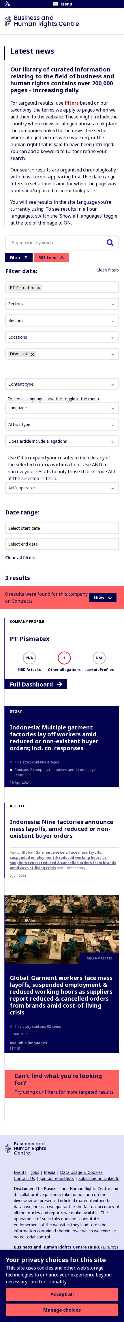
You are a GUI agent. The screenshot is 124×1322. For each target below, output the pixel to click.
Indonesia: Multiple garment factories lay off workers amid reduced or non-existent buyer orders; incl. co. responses (54, 737)
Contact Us (24, 1178)
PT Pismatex (30, 638)
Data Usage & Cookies (81, 1172)
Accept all (62, 1294)
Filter (15, 257)
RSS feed (47, 257)
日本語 (15, 1048)
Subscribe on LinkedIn (98, 1178)
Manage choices (62, 1310)
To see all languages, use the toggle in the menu (53, 398)
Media (49, 1172)
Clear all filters (20, 557)
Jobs (35, 1172)
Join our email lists (57, 1178)
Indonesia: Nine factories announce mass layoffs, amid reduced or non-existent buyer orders (61, 829)
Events (20, 1172)
